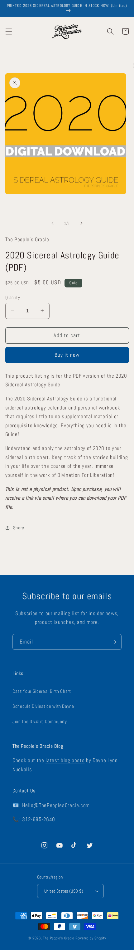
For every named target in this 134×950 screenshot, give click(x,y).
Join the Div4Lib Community (39, 721)
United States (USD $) (63, 891)
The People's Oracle (58, 938)
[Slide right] (81, 223)
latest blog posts (64, 760)
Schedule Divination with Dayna (43, 706)
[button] (8, 31)
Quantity (12, 297)
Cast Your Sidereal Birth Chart (41, 691)
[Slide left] (53, 223)
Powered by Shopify (90, 938)
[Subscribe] (113, 642)
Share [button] (18, 528)
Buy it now (67, 355)
